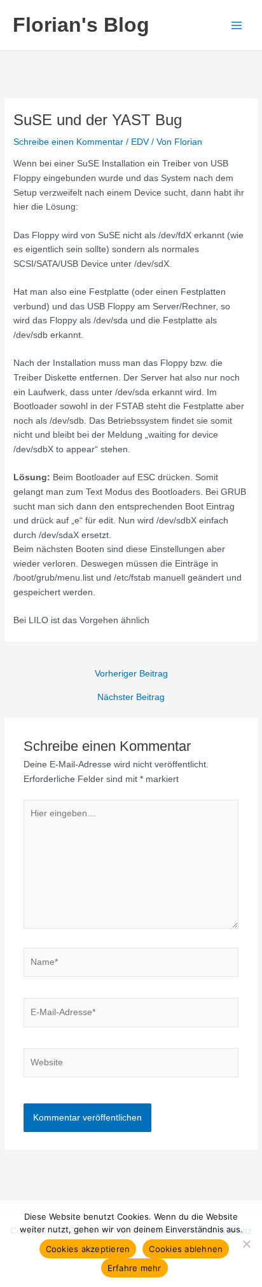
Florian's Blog (81, 24)
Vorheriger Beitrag (131, 674)
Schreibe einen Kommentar (68, 142)
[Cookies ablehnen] (246, 1243)
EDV (140, 142)
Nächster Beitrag (131, 697)
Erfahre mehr (134, 1268)
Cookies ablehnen (186, 1249)
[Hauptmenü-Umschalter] (237, 25)
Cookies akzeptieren (88, 1249)
